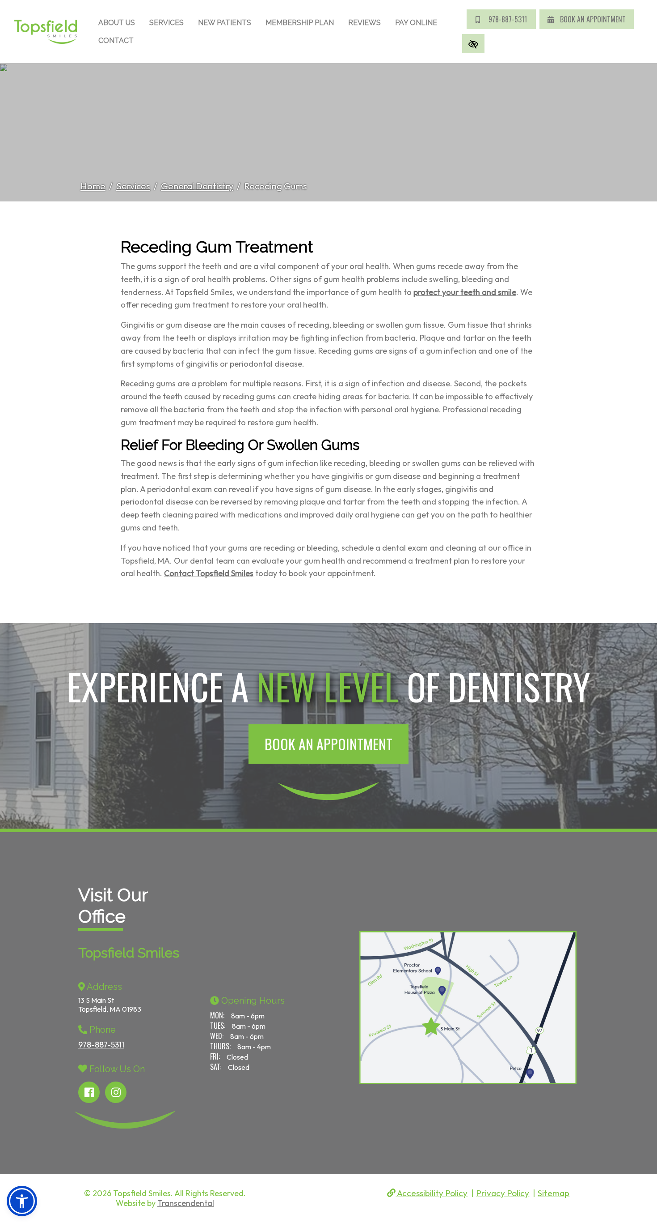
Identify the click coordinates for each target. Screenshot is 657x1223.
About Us (116, 22)
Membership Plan (299, 22)
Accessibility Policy (431, 1193)
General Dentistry (197, 186)
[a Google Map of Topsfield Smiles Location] (456, 1007)
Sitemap (553, 1193)
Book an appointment (592, 19)
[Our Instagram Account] (115, 1092)
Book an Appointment (328, 743)
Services (166, 22)
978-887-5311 (507, 19)
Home (92, 186)
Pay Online (416, 22)
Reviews (364, 22)
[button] (22, 1201)
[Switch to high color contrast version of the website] (473, 43)
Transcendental (185, 1203)
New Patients (224, 22)
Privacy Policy (502, 1193)
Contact (116, 40)
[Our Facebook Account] (89, 1092)
